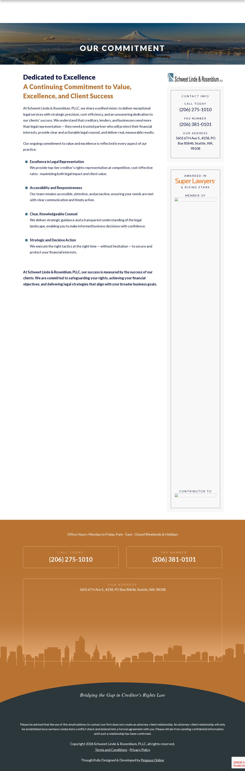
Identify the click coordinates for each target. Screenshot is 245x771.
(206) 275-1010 (195, 109)
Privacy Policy (140, 750)
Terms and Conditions (111, 750)
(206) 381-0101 (195, 124)
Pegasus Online (152, 760)
